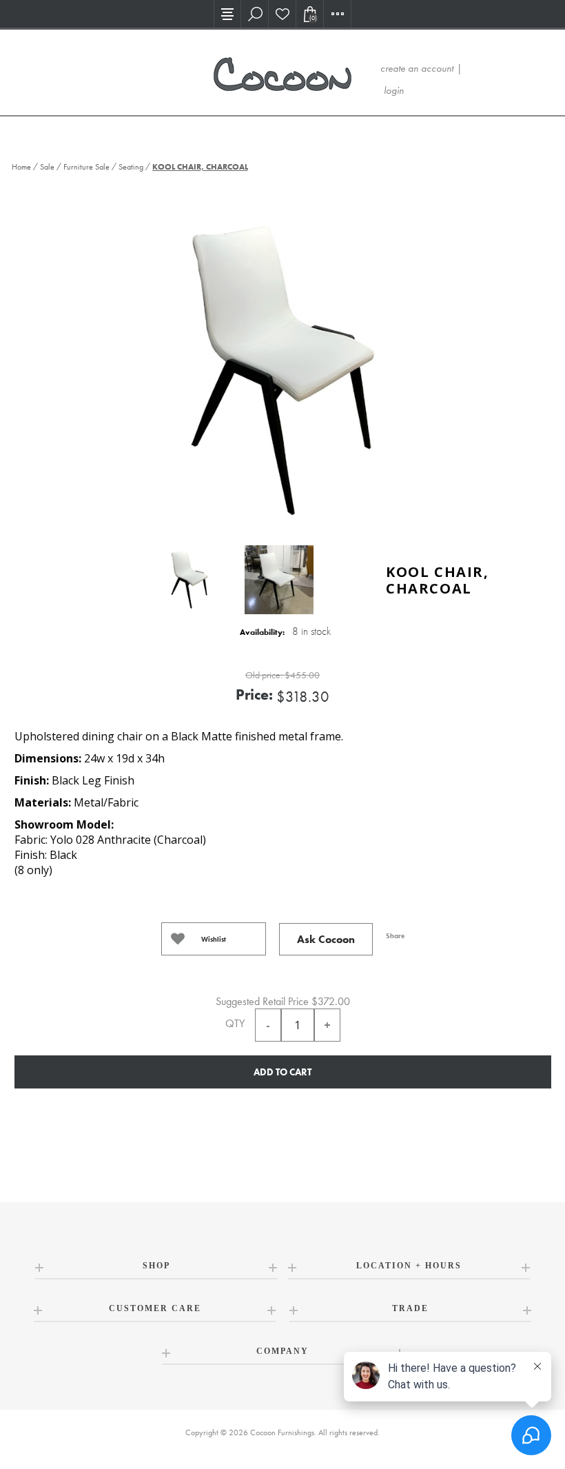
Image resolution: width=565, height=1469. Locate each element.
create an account (416, 68)
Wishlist (213, 939)
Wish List (282, 14)
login (394, 90)
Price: (254, 695)
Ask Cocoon (326, 939)
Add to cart (282, 1072)
